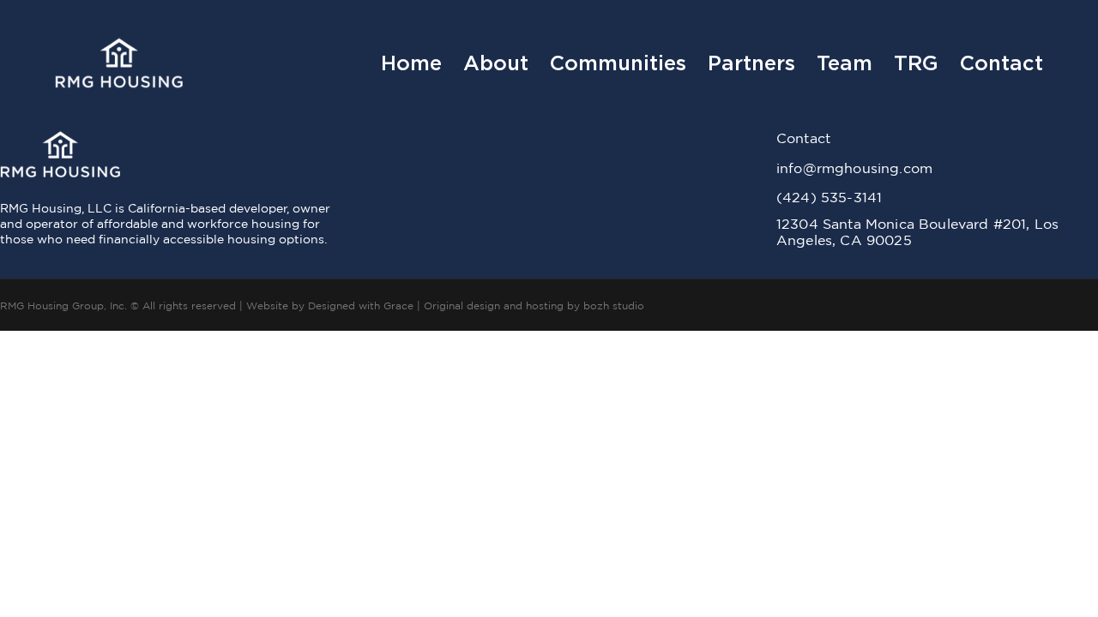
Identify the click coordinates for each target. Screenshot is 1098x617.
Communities (618, 63)
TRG (916, 63)
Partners (751, 63)
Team (844, 63)
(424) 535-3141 (829, 197)
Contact (1001, 63)
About (495, 63)
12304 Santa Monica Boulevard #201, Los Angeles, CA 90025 (917, 232)
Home (411, 63)
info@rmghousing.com (854, 168)
